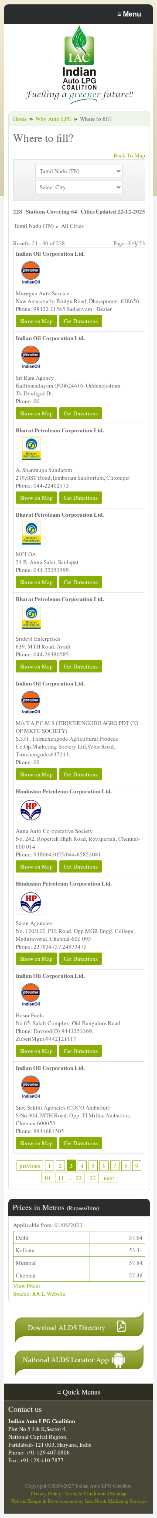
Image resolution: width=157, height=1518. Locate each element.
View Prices (27, 1286)
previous (30, 1166)
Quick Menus (78, 1391)
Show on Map (36, 321)
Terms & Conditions (85, 1493)
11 (61, 1178)
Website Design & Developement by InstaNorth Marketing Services (79, 1501)
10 (47, 1178)
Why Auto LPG (53, 119)
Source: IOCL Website (39, 1293)
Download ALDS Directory (66, 1327)
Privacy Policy (46, 1493)
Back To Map (129, 155)
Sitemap (118, 1493)
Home (20, 119)
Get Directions (81, 321)
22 (79, 1178)
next (109, 1178)
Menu (129, 14)
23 (93, 1178)
